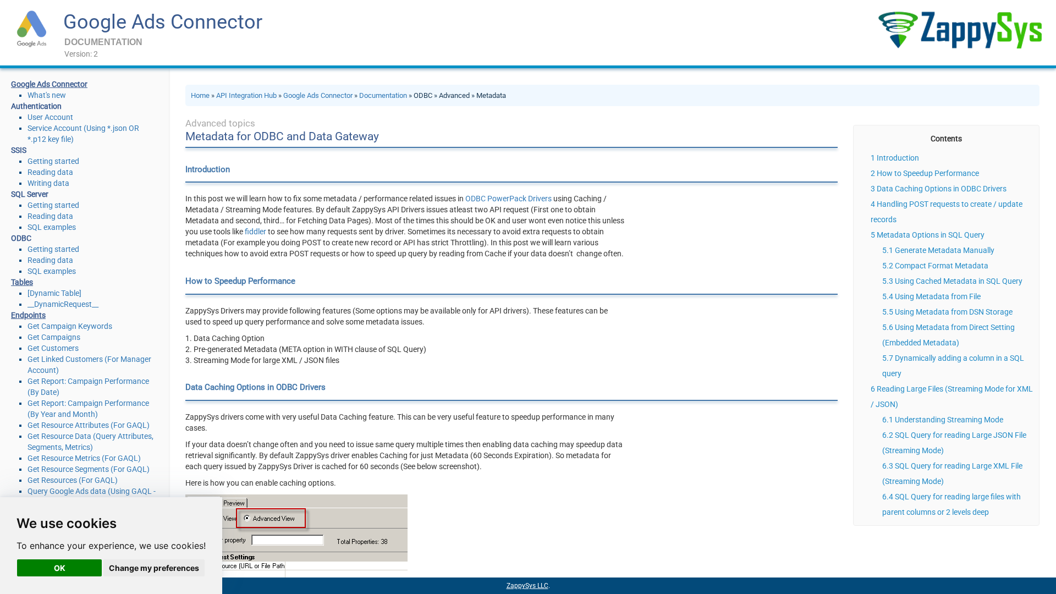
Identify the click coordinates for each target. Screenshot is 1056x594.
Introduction (898, 157)
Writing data (48, 183)
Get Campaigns (54, 337)
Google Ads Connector (162, 22)
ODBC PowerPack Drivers (508, 198)
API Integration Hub (246, 95)
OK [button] (59, 568)
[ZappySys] (959, 30)
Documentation (383, 95)
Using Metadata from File (938, 296)
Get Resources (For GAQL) (73, 480)
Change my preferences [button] (154, 568)
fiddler (255, 231)
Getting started (53, 161)
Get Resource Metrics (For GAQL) (84, 458)
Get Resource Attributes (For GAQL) (89, 425)
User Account (50, 117)
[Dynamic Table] (54, 293)
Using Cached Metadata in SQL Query (958, 281)
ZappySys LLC (527, 586)
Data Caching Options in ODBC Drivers (942, 188)
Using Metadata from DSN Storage (954, 311)
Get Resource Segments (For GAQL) (89, 469)
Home (200, 95)
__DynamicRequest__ (63, 304)
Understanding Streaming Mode (949, 419)
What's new (47, 95)
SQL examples (52, 227)
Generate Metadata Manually (944, 250)
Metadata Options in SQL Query (931, 234)
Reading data (50, 172)
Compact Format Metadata (941, 265)
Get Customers (53, 348)
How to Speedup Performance (928, 173)
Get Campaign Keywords (70, 326)
